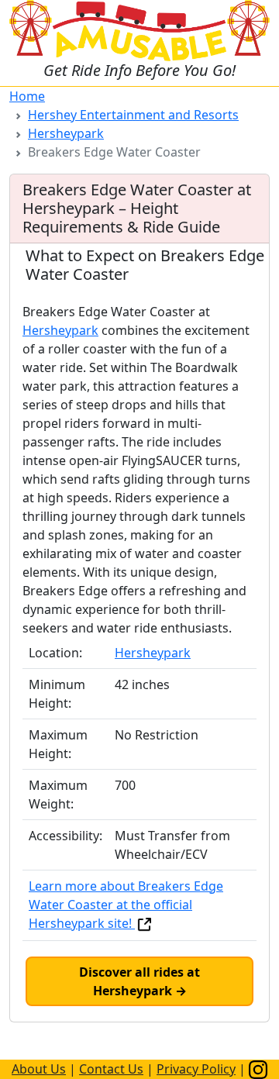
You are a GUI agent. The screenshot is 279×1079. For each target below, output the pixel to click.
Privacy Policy (196, 1068)
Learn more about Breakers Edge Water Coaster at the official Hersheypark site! (126, 904)
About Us (39, 1068)
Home (27, 96)
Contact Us (111, 1068)
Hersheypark (66, 133)
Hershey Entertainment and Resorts (133, 114)
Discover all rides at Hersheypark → (139, 981)
